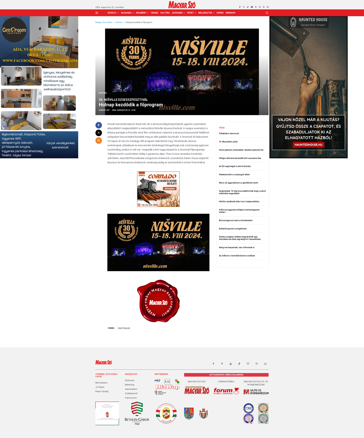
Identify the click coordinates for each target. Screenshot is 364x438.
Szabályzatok (131, 393)
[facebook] (240, 7)
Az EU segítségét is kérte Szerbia (235, 166)
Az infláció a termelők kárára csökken (237, 256)
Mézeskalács (101, 382)
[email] (268, 7)
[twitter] (244, 7)
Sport (190, 13)
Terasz (154, 13)
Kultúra (165, 13)
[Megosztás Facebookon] (98, 125)
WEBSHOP (230, 13)
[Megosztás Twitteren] (98, 133)
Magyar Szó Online (103, 22)
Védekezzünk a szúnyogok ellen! (234, 174)
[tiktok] (248, 7)
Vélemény (141, 13)
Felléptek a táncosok (229, 133)
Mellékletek (205, 13)
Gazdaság (177, 13)
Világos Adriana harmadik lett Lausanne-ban (240, 158)
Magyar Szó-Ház (197, 381)
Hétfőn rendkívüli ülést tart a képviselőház (239, 201)
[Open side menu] (96, 12)
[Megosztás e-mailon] (98, 140)
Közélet (112, 13)
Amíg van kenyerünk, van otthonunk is (237, 247)
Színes (220, 13)
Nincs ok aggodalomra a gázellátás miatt (238, 183)
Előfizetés (130, 380)
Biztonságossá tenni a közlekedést (236, 220)
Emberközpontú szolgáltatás (233, 229)
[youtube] (252, 7)
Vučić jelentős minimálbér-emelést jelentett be (241, 150)
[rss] (264, 7)
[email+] (265, 363)
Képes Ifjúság (101, 391)
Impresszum (131, 398)
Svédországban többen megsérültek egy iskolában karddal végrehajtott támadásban (240, 238)
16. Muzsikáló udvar (228, 142)
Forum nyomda (226, 381)
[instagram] (256, 7)
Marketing (129, 384)
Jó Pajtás (99, 387)
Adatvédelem (131, 389)
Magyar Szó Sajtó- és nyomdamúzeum (256, 383)
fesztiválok (124, 328)
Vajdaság (126, 13)
